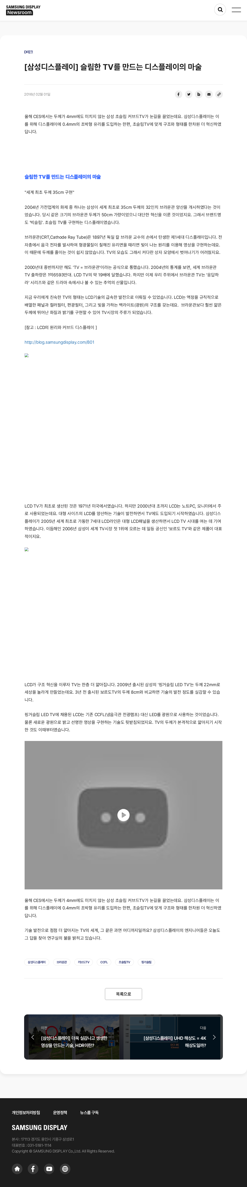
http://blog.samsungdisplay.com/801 (59, 342)
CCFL (104, 962)
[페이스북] (178, 94)
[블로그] (199, 94)
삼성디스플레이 (37, 962)
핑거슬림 (146, 962)
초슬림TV (124, 962)
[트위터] (188, 94)
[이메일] (209, 94)
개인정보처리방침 (26, 1112)
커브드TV (83, 962)
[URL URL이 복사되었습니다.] (219, 94)
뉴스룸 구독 (89, 1112)
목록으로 (123, 994)
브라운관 (62, 962)
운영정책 (60, 1112)
